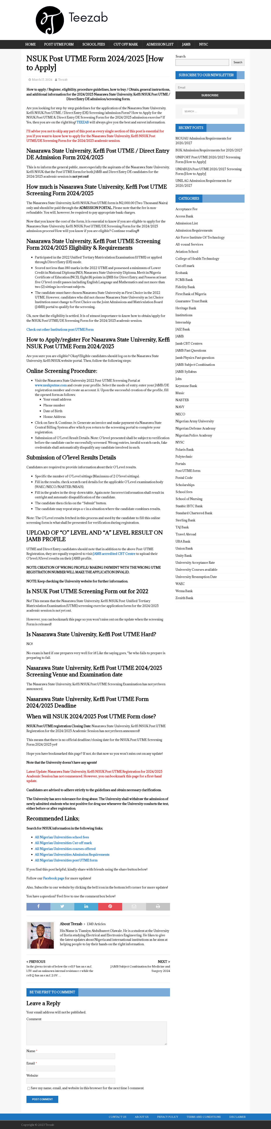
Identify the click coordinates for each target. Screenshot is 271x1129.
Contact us (117, 1116)
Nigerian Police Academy (194, 435)
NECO (180, 414)
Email (31, 1063)
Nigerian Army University (195, 421)
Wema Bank (184, 591)
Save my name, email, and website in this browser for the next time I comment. (87, 1088)
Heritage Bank (186, 308)
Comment (33, 1019)
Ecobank (182, 273)
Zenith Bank (184, 598)
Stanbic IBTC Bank (189, 506)
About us (142, 1116)
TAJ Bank (182, 527)
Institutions (184, 315)
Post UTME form (59, 44)
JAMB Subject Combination (195, 365)
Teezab (63, 80)
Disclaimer (237, 1116)
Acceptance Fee (187, 209)
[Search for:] (210, 111)
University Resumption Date (196, 577)
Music (180, 393)
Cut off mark (126, 44)
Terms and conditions (204, 1116)
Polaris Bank (185, 450)
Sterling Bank (185, 520)
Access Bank (184, 216)
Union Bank (184, 548)
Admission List (160, 44)
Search (180, 56)
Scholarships (185, 485)
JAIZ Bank (183, 329)
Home (30, 44)
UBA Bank (183, 541)
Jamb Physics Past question (195, 358)
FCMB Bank (184, 280)
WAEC (180, 584)
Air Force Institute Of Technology (200, 237)
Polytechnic (184, 457)
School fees (93, 44)
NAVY (180, 407)
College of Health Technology (197, 259)
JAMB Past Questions (191, 350)
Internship (183, 322)
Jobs (179, 379)
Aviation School (187, 252)
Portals (181, 464)
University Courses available (196, 570)
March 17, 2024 (42, 80)
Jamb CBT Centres (189, 343)
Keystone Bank (186, 386)
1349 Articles (96, 924)
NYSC (203, 44)
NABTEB (182, 400)
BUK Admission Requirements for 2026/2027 (209, 150)
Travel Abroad (186, 534)
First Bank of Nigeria (191, 294)
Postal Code (184, 478)
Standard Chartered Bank (194, 513)
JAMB (186, 44)
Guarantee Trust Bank (191, 301)
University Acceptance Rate (195, 563)
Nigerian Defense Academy (196, 428)
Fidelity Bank (185, 287)
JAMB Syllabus (186, 372)
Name (31, 1051)
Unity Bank (184, 556)
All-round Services (189, 244)
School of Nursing (189, 499)
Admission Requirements (194, 230)
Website (32, 1076)
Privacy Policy (167, 1116)
